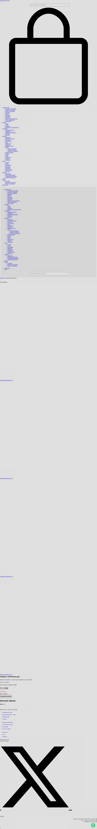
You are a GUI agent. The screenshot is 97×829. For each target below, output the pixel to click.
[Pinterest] (70, 810)
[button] (93, 825)
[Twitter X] (35, 810)
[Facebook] (0, 810)
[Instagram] (69, 810)
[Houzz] (71, 810)
